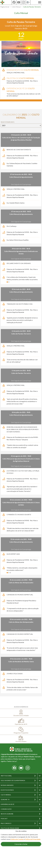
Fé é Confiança (11, 226)
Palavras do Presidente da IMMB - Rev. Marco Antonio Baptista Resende (22, 82)
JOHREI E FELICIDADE (15, 673)
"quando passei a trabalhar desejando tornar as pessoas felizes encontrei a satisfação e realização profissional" (22, 320)
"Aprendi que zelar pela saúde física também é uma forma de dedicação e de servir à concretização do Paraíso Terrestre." (22, 489)
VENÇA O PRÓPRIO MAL (16, 72)
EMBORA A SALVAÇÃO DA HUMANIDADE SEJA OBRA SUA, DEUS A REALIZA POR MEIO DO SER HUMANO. (23, 429)
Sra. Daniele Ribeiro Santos (16, 203)
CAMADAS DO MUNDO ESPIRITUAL (20, 595)
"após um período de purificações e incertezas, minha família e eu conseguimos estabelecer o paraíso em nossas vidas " (22, 401)
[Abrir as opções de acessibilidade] (28, 2)
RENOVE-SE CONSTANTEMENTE (19, 149)
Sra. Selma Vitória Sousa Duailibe (18, 240)
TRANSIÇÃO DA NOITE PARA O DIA (19, 304)
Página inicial (4, 7)
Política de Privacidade (32, 839)
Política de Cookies (17, 839)
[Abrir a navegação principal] (39, 2)
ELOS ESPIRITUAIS (13, 554)
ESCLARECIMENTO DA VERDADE (19, 263)
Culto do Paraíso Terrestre (32, 7)
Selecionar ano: (8, 122)
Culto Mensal (16, 7)
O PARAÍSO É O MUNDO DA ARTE (19, 514)
